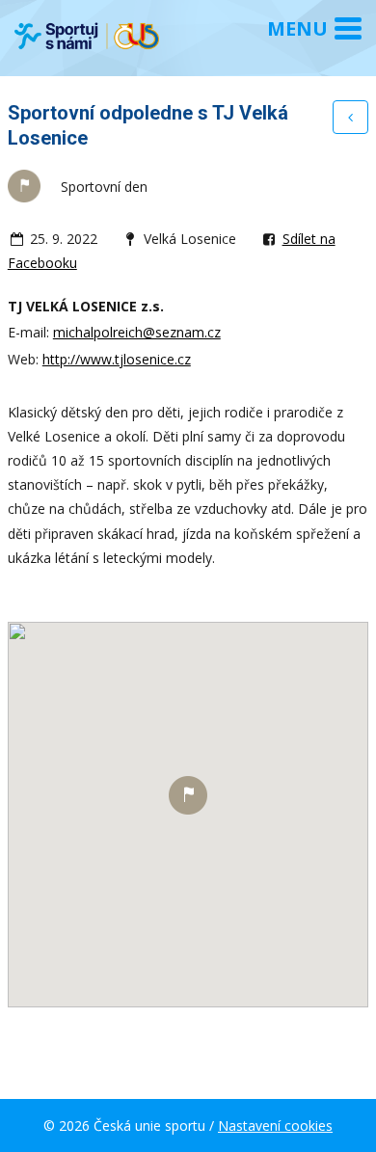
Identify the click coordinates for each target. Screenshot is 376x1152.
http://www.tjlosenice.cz (116, 359)
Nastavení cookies (275, 1125)
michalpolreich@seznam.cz (137, 332)
